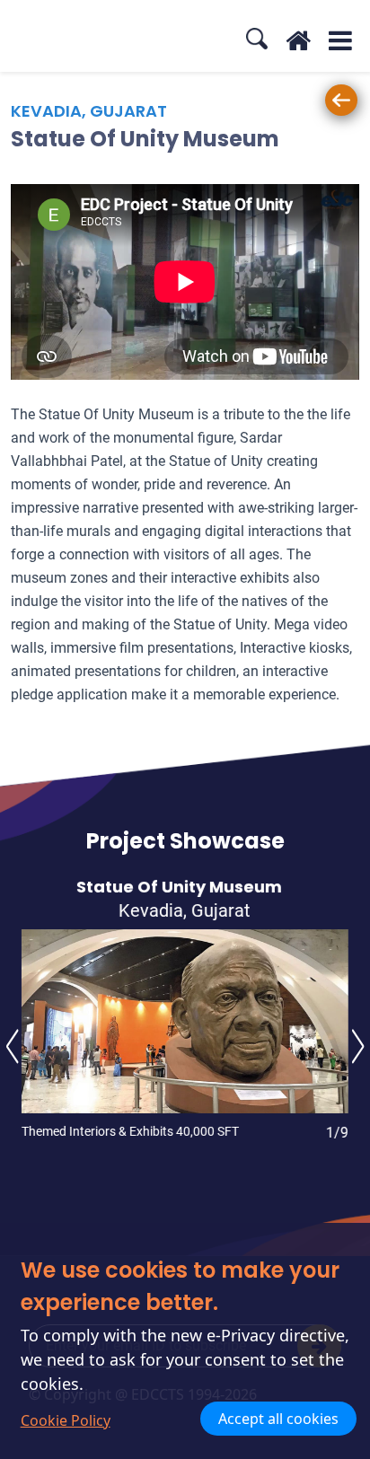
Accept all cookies (278, 1418)
